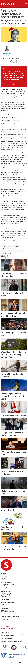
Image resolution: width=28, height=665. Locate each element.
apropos (4, 246)
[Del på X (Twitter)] (14, 61)
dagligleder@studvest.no (17, 618)
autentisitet (13, 248)
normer (10, 246)
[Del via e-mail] (16, 61)
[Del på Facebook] (11, 61)
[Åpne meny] (26, 3)
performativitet (18, 251)
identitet (4, 248)
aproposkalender (7, 251)
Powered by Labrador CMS (14, 662)
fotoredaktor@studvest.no (8, 611)
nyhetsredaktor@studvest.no (8, 595)
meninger (17, 246)
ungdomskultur (6, 253)
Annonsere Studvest (7, 628)
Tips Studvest (5, 626)
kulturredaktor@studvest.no (8, 602)
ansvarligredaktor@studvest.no (9, 586)
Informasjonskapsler (7, 625)
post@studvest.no (5, 580)
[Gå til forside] (8, 3)
